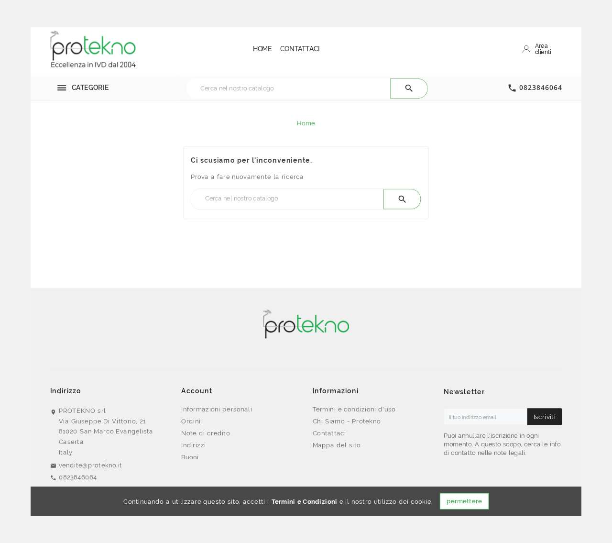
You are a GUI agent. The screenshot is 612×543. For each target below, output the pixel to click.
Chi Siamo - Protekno (347, 421)
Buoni (190, 457)
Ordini (191, 421)
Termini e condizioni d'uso (354, 408)
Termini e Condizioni (305, 501)
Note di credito (205, 433)
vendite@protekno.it (90, 464)
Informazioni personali (216, 408)
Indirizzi (193, 445)
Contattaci (329, 433)
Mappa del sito (337, 445)
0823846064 (540, 87)
